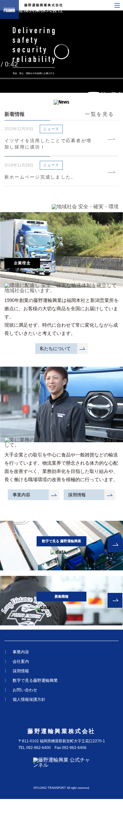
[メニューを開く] (117, 5)
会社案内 (21, 661)
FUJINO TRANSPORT (51, 787)
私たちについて (55, 348)
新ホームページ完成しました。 (40, 176)
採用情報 (77, 494)
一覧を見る (99, 114)
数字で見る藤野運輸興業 (35, 680)
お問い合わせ (25, 690)
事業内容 (21, 494)
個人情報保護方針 (29, 699)
